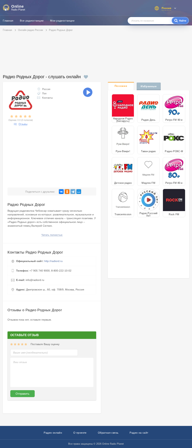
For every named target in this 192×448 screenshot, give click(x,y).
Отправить (22, 393)
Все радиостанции (32, 20)
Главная (8, 20)
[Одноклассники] (67, 191)
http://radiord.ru (53, 261)
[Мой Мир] (78, 191)
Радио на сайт (139, 432)
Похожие (121, 85)
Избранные (149, 86)
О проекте (80, 432)
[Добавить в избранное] (86, 77)
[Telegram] (72, 191)
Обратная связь (108, 432)
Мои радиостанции (62, 20)
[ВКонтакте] (61, 191)
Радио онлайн (53, 432)
